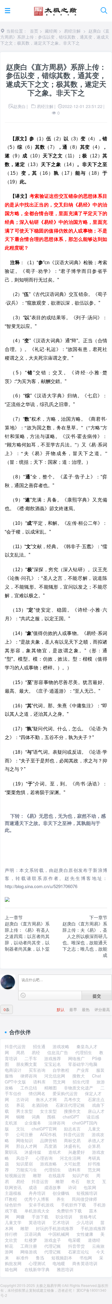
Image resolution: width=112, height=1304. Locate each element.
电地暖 (59, 1263)
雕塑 (37, 1175)
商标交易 (72, 1140)
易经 (36, 1052)
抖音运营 (40, 1181)
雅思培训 (65, 1269)
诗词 (72, 1187)
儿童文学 (13, 1222)
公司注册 (24, 1134)
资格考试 (87, 1217)
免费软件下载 (69, 1211)
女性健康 (84, 1234)
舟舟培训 (37, 1193)
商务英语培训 (84, 1263)
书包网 (85, 1258)
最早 (73, 1009)
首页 (34, 31)
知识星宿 (24, 1164)
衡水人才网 (46, 1099)
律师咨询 (28, 1076)
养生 (60, 1199)
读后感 (93, 1117)
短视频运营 (15, 1175)
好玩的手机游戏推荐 (54, 1228)
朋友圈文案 (26, 1064)
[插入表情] (23, 995)
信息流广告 (57, 1052)
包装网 (90, 1187)
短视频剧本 (61, 1258)
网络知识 (24, 1140)
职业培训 (64, 1217)
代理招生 (83, 1052)
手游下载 (40, 1217)
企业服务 (32, 1123)
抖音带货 (76, 1246)
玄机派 (11, 1123)
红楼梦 (30, 1240)
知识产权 (80, 1175)
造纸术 (54, 1152)
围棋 (51, 1117)
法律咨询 (56, 1123)
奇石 (75, 1181)
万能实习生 (26, 1170)
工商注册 (28, 1246)
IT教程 (11, 1199)
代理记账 (52, 1246)
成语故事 (52, 1187)
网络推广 (76, 1058)
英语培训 (37, 1222)
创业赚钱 (61, 1193)
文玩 (20, 1129)
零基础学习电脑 (82, 1064)
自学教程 (61, 1070)
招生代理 (81, 1082)
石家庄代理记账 (70, 1105)
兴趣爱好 (76, 1152)
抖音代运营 (15, 1046)
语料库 (39, 1082)
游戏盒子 (52, 1240)
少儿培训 (84, 1222)
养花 (20, 1105)
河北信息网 (54, 1076)
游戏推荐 (52, 1058)
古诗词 (22, 1099)
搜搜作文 (72, 1111)
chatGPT (71, 1117)
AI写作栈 (48, 1134)
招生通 (39, 1046)
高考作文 (72, 1099)
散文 (91, 1181)
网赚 (20, 1217)
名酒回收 (40, 1105)
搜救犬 (78, 1076)
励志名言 (72, 1129)
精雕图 (50, 1088)
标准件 (22, 1258)
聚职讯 (11, 1152)
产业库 (82, 1070)
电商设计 (13, 1070)
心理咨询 (44, 1158)
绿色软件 (13, 1205)
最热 (86, 1009)
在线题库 (56, 1175)
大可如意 (72, 1164)
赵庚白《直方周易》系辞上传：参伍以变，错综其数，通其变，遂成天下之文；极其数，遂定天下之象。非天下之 (54, 37)
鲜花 (9, 1246)
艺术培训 (61, 1222)
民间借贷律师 (84, 1199)
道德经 (94, 1240)
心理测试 (37, 1263)
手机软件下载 (73, 1205)
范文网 (59, 1082)
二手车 (30, 1058)
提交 (97, 996)
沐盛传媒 (32, 1152)
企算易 (94, 1146)
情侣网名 (37, 1093)
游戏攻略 (61, 1046)
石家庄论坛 (78, 1252)
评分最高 (102, 1009)
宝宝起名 (52, 1064)
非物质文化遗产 (78, 1088)
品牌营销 (48, 1140)
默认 (61, 1009)
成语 (33, 1187)
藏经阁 (51, 31)
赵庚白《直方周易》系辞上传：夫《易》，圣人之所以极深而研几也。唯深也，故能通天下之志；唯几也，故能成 (84, 939)
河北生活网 (70, 1158)
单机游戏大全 (37, 1211)
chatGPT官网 (44, 1129)
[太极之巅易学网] (55, 9)
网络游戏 (28, 1252)
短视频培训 (86, 1193)
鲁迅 (40, 1258)
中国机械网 (58, 1234)
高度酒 (50, 1146)
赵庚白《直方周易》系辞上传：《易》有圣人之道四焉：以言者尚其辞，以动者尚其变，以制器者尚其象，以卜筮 (27, 936)
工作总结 (28, 1088)
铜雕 (20, 1117)
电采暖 (74, 1240)
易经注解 (72, 31)
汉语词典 (32, 1234)
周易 (20, 1052)
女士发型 (48, 1111)
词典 (36, 1117)
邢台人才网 (26, 1146)
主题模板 (13, 1193)
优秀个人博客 (36, 1199)
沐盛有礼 (72, 1146)
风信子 (22, 1158)
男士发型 (24, 1111)
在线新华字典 (37, 1269)
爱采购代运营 (65, 1093)
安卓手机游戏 (41, 1205)
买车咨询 (37, 1070)
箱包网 (11, 1269)
